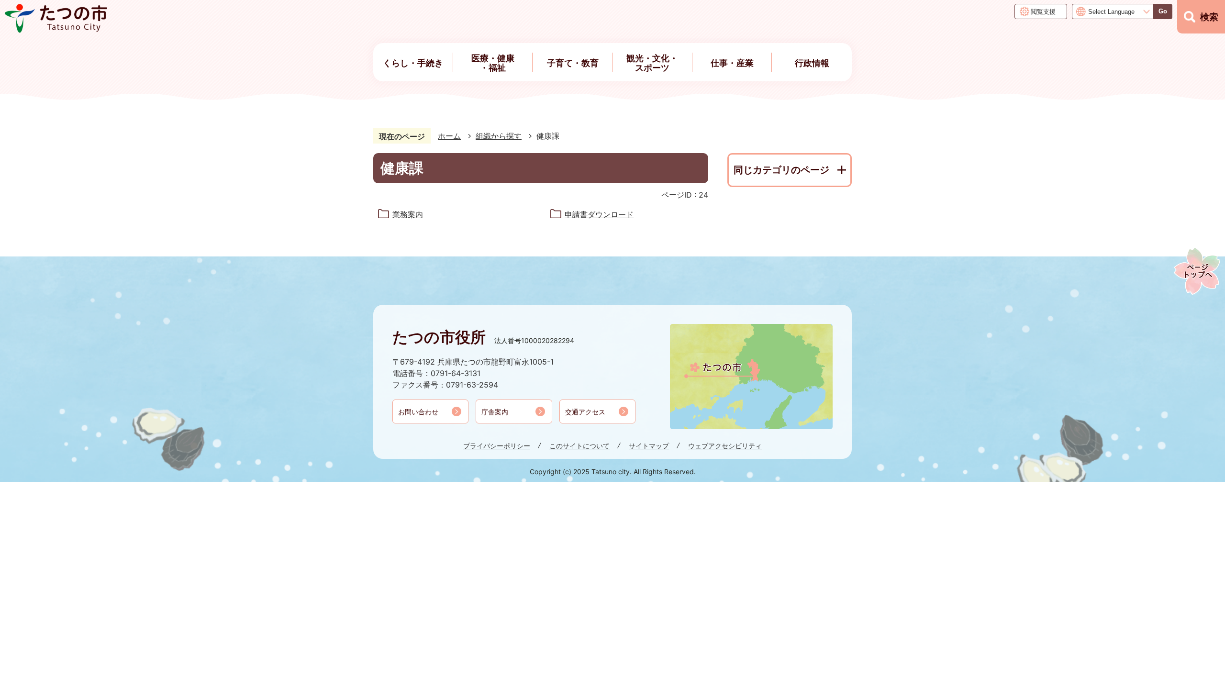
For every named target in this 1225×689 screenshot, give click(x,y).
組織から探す (499, 136)
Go (1162, 11)
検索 (1209, 16)
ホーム (449, 136)
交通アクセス (585, 412)
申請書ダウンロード (599, 214)
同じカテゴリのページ (781, 170)
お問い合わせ (418, 412)
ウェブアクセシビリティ (725, 446)
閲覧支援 (1043, 11)
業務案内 (407, 214)
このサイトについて (579, 446)
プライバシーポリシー (496, 446)
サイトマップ (649, 446)
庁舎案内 (494, 412)
